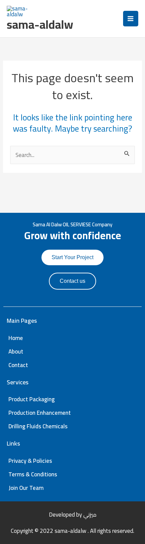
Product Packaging (31, 399)
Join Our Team (26, 487)
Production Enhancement (39, 412)
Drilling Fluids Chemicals (37, 426)
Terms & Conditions (32, 474)
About (15, 351)
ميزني (89, 514)
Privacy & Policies (30, 460)
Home (15, 338)
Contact (18, 365)
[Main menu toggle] (131, 18)
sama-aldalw (40, 24)
